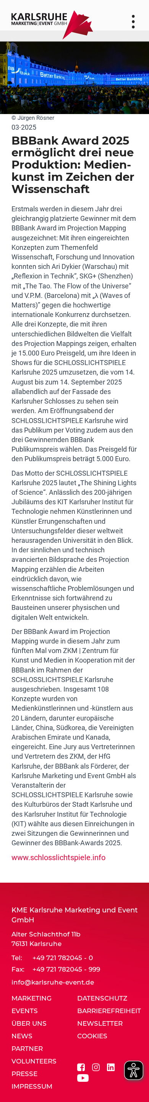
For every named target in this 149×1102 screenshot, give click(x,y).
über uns (29, 1023)
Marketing (31, 998)
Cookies (92, 1036)
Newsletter (100, 1023)
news (21, 1036)
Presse (24, 1074)
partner (27, 1048)
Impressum (31, 1086)
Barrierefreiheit (109, 1011)
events (24, 1011)
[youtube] (83, 1077)
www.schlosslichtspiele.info (58, 857)
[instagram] (96, 1066)
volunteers (34, 1061)
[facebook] (81, 1066)
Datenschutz (102, 998)
